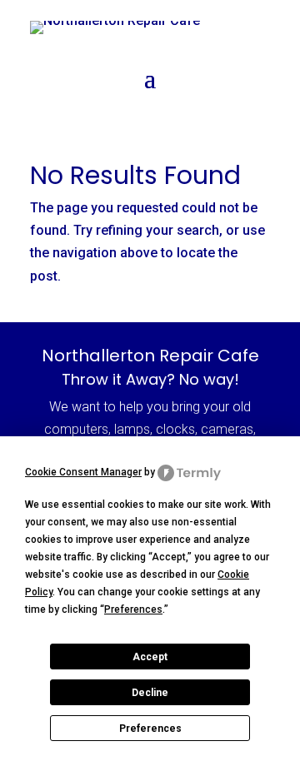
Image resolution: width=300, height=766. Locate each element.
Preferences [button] (133, 609)
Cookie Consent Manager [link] (83, 472)
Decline (150, 693)
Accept (150, 657)
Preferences (150, 728)
